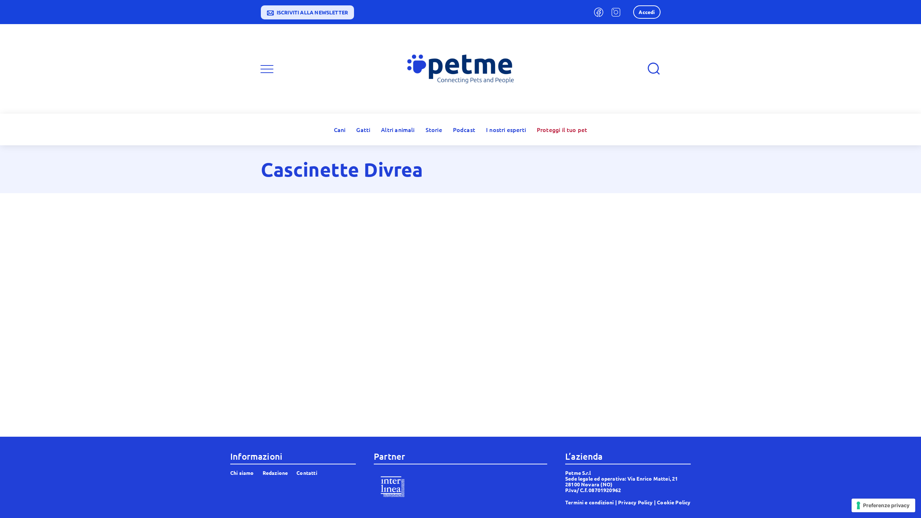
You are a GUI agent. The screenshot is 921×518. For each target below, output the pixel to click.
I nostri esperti (506, 129)
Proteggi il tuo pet (562, 129)
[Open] (267, 69)
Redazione (275, 472)
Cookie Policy (673, 502)
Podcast (464, 129)
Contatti (306, 472)
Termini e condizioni (589, 502)
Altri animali (397, 129)
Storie (434, 129)
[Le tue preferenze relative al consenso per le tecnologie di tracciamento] (883, 505)
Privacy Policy (635, 502)
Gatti (363, 129)
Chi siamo (242, 472)
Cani (340, 129)
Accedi (647, 12)
